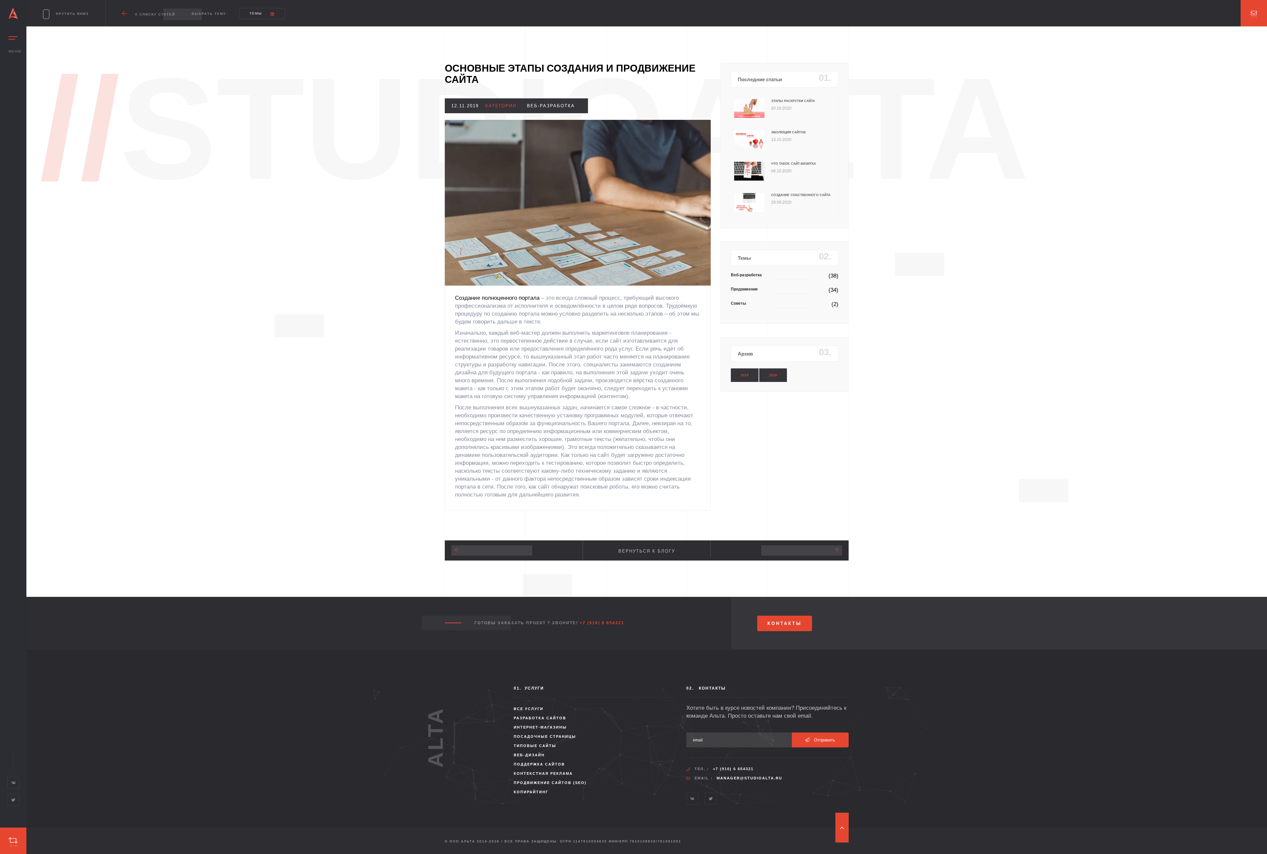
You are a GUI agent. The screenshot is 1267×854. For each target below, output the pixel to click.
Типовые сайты (535, 746)
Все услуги (528, 709)
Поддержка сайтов (539, 764)
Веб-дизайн (529, 755)
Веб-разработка (746, 275)
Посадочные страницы (545, 736)
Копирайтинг (531, 792)
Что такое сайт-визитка (793, 163)
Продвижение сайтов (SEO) (550, 783)
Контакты (784, 623)
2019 (745, 375)
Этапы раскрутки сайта (793, 101)
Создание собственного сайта (800, 195)
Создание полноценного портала (497, 298)
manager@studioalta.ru (749, 778)
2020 (773, 375)
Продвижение (744, 289)
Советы (738, 303)
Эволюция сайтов (788, 132)
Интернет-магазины (540, 727)
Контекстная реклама (543, 773)
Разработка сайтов (540, 718)
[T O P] (842, 827)
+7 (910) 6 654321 (602, 623)
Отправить (824, 739)
